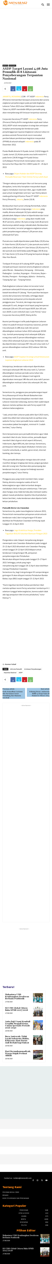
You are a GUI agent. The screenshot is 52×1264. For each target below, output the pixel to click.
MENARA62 (16, 96)
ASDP (20, 672)
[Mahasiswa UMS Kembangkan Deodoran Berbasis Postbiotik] (38, 998)
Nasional (12, 65)
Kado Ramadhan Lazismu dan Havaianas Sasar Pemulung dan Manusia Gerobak (13, 695)
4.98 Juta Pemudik (16, 669)
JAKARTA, (7, 96)
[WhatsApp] (30, 88)
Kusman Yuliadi (10, 664)
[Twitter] (18, 88)
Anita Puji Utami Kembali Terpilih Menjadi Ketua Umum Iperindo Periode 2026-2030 (17, 1024)
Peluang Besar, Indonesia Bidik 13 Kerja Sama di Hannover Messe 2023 (39, 694)
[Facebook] (13, 88)
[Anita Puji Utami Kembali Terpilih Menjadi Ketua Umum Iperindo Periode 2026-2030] (38, 1025)
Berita (5, 65)
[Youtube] (46, 1180)
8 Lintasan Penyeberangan (32, 669)
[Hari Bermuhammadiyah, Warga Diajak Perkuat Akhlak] (38, 1055)
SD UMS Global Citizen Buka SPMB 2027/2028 (16, 1009)
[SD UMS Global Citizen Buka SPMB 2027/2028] (38, 1011)
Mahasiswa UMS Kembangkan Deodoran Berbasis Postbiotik (17, 996)
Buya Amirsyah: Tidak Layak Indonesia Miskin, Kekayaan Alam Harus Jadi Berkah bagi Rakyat (17, 1039)
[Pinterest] (24, 88)
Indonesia (39, 96)
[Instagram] (37, 1180)
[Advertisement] (26, 35)
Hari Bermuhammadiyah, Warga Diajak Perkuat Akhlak (18, 1053)
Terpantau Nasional (10, 672)
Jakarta (19, 199)
